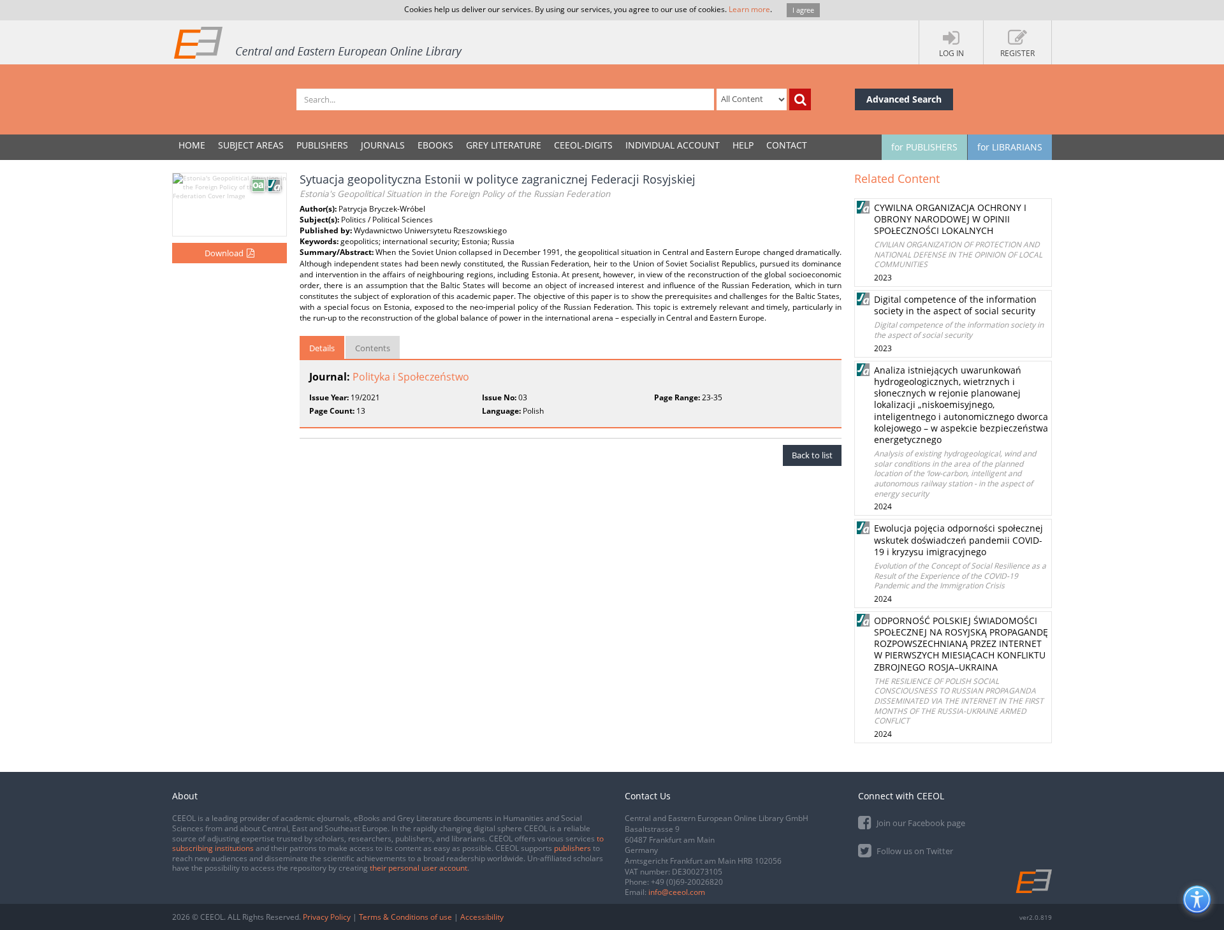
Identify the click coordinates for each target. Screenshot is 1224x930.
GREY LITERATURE (503, 145)
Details (322, 348)
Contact (786, 145)
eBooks (435, 145)
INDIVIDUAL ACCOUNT (672, 145)
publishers (572, 848)
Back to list (812, 455)
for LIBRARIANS (1009, 147)
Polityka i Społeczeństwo (411, 377)
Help (743, 145)
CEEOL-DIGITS (583, 145)
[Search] (800, 99)
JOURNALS (383, 145)
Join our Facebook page (920, 823)
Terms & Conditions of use (405, 917)
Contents (372, 348)
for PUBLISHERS (924, 147)
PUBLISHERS (322, 145)
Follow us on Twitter (914, 851)
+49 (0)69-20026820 (687, 881)
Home (191, 145)
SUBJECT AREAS (251, 145)
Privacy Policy (327, 917)
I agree (803, 10)
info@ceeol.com (676, 892)
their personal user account (418, 867)
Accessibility (482, 917)
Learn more (749, 9)
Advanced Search (904, 99)
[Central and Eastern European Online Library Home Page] (318, 42)
